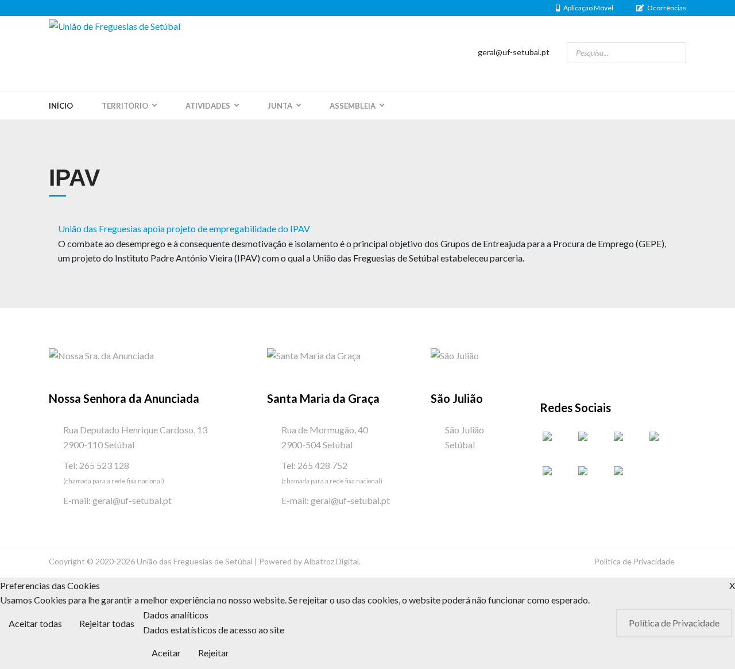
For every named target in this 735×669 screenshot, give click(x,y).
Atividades (207, 105)
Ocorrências (666, 7)
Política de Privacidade (634, 561)
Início (61, 105)
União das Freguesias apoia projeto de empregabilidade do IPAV (184, 228)
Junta (280, 105)
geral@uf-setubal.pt (514, 52)
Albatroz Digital (331, 561)
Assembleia (353, 105)
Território (125, 105)
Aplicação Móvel (588, 7)
